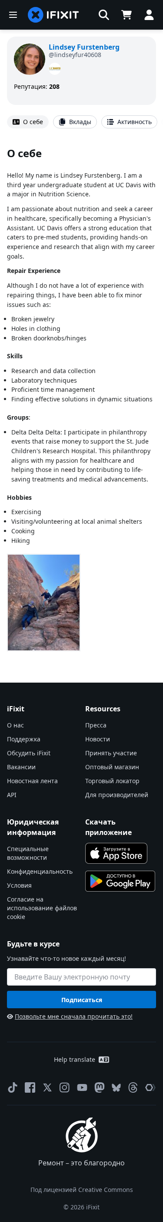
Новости (97, 739)
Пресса (95, 725)
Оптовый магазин (112, 767)
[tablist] (81, 122)
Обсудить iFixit (28, 753)
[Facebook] (30, 1087)
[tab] (28, 121)
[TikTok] (12, 1087)
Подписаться (81, 1000)
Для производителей (116, 795)
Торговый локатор (112, 781)
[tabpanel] (81, 400)
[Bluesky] (116, 1087)
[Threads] (133, 1087)
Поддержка (23, 739)
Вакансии (21, 767)
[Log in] (149, 15)
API (12, 795)
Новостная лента (32, 781)
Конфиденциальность (40, 871)
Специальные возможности (28, 853)
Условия (19, 885)
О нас (15, 725)
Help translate (74, 1059)
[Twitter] (47, 1087)
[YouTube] (82, 1087)
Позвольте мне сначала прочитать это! (74, 1016)
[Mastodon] (99, 1087)
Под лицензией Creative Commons (81, 1189)
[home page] (53, 15)
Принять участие (111, 753)
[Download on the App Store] (116, 853)
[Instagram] (65, 1087)
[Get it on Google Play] (120, 881)
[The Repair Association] (150, 1087)
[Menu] (13, 15)
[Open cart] (126, 15)
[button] (104, 15)
